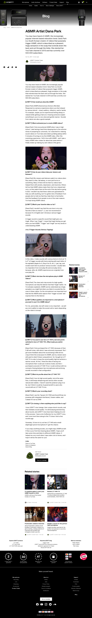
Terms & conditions (46, 588)
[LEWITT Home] (9, 3)
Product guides (76, 586)
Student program (46, 586)
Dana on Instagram (30, 445)
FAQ (76, 584)
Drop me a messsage (42, 460)
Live (16, 582)
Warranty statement (76, 588)
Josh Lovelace (75, 544)
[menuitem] (25, 2)
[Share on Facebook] (4, 67)
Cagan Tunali (46, 542)
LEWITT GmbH (43, 615)
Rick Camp (76, 546)
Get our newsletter (46, 599)
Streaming (16, 584)
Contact (76, 579)
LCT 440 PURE (16, 544)
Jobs (46, 582)
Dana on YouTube (30, 443)
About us (46, 577)
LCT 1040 (16, 542)
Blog (67, 2)
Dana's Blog (28, 447)
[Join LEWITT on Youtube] (42, 604)
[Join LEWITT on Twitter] (50, 604)
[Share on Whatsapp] (12, 67)
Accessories (16, 586)
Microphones (25, 2)
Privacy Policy (46, 584)
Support (62, 2)
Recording (16, 579)
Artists (30, 5)
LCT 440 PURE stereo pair (16, 546)
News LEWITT (59, 5)
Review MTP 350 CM (46, 547)
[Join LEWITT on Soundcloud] (54, 604)
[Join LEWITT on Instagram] (46, 604)
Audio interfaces (35, 2)
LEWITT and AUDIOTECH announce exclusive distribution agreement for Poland (46, 545)
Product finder (53, 2)
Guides (36, 5)
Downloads (76, 582)
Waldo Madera (75, 542)
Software (44, 2)
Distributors (46, 590)
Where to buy (76, 590)
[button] (82, 2)
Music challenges (50, 5)
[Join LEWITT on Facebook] (37, 604)
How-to (42, 5)
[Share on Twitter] (8, 67)
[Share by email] (16, 67)
